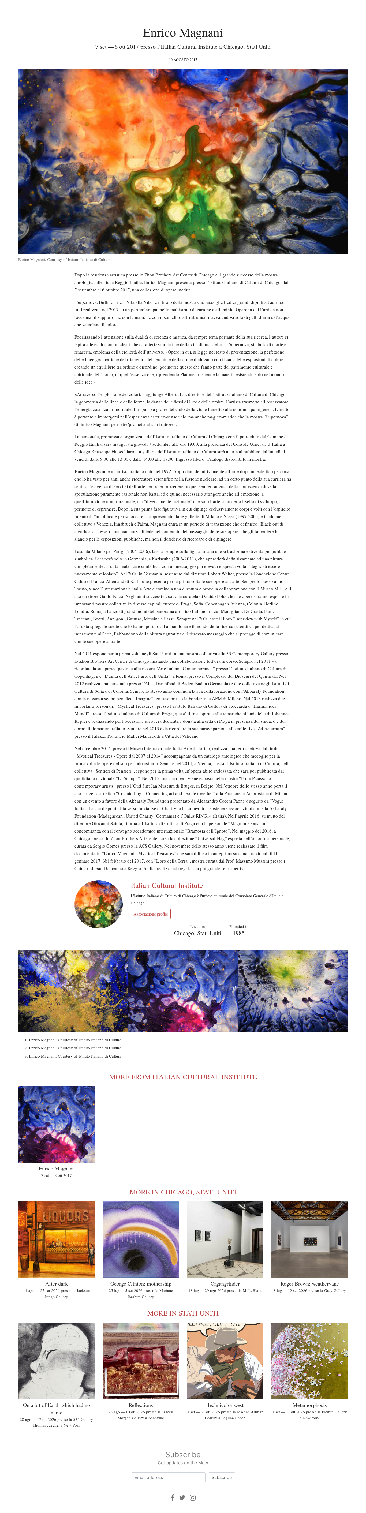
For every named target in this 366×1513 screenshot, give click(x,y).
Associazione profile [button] (150, 914)
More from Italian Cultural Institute (183, 1076)
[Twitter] (182, 1497)
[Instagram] (193, 1497)
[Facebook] (173, 1497)
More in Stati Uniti (183, 1312)
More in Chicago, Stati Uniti (183, 1191)
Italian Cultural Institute (167, 885)
